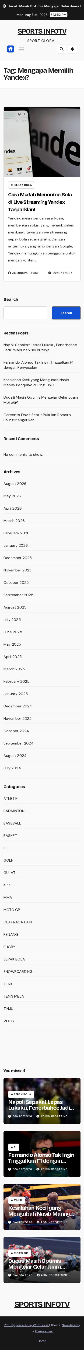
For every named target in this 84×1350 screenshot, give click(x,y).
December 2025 (18, 557)
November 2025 (18, 570)
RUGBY (9, 946)
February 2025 (17, 681)
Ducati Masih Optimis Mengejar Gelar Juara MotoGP (34, 1267)
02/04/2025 (63, 273)
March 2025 (14, 669)
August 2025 (15, 607)
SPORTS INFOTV (42, 31)
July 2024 (12, 767)
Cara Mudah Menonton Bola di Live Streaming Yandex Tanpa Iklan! (40, 202)
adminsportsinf (25, 273)
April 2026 (13, 508)
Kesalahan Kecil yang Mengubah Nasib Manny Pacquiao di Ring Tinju (36, 382)
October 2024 (16, 730)
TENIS (8, 983)
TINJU (8, 1008)
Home (42, 1341)
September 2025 (18, 594)
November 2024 (18, 718)
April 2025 (13, 656)
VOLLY (9, 1021)
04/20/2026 (23, 1222)
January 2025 (16, 693)
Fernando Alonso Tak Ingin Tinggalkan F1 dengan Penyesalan (41, 1161)
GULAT (9, 872)
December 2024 (18, 706)
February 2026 (17, 533)
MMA (8, 897)
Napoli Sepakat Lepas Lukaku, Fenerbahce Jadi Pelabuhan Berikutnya (40, 347)
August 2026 (15, 483)
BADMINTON (14, 810)
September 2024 (19, 743)
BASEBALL (12, 823)
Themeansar (44, 1331)
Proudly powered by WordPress (26, 1325)
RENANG (11, 934)
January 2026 (16, 545)
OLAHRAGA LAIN (18, 922)
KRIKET (9, 885)
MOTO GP (12, 909)
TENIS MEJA (14, 996)
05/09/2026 (23, 1169)
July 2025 (12, 619)
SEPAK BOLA (23, 185)
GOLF (8, 860)
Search (11, 299)
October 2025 (16, 582)
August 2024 (15, 755)
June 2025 (13, 632)
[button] (61, 49)
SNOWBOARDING (18, 971)
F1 (5, 847)
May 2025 (12, 644)
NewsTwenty (71, 1325)
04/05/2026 (23, 1275)
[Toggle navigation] (21, 49)
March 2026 (14, 520)
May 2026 (12, 496)
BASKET (10, 835)
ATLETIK (11, 798)
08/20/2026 (23, 1116)
